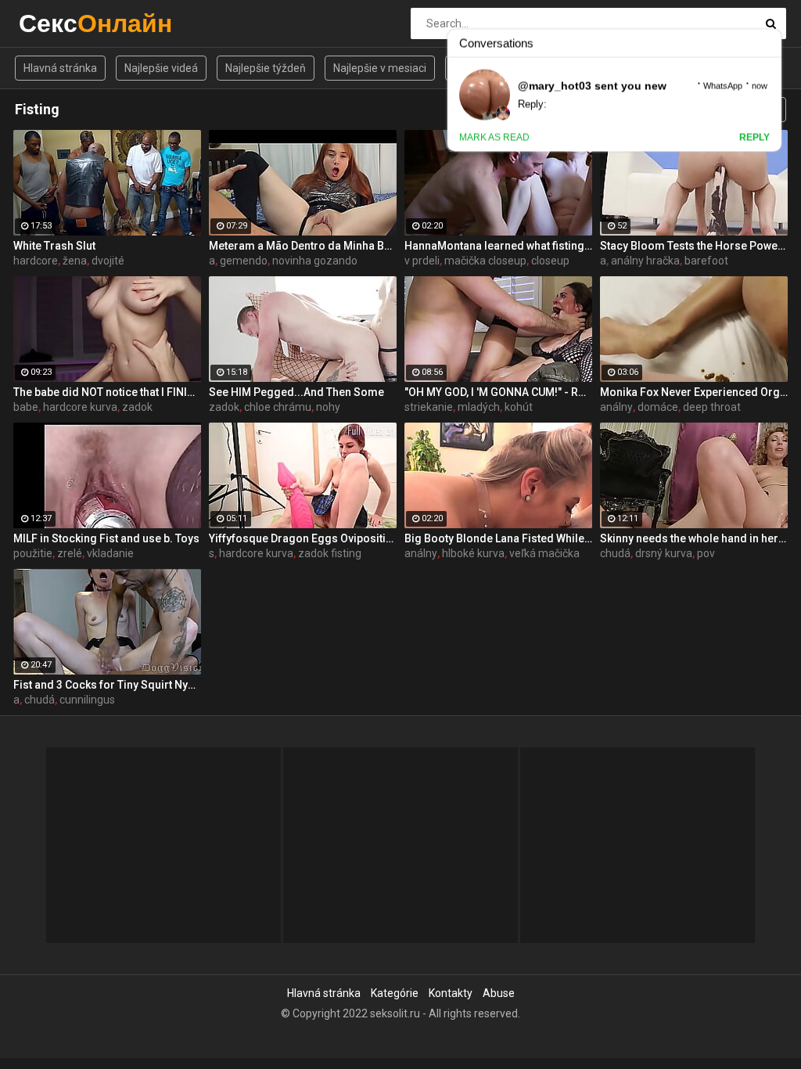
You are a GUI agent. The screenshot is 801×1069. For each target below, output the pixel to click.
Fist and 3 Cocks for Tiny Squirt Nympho (107, 684)
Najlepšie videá (161, 68)
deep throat (712, 407)
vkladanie (110, 553)
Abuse (499, 993)
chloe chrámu (277, 407)
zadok (137, 407)
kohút (519, 407)
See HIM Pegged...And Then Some (296, 392)
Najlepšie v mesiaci (379, 68)
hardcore (35, 260)
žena (75, 260)
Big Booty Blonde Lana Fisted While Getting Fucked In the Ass (498, 538)
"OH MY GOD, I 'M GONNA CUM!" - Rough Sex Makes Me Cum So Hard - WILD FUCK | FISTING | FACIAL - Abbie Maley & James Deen (498, 392)
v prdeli (422, 260)
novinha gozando (314, 260)
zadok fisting (329, 553)
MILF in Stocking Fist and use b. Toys (106, 538)
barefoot (706, 260)
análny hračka (645, 260)
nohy (328, 407)
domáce (658, 407)
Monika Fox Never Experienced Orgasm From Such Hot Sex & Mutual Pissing (694, 392)
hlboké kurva (473, 553)
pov (706, 553)
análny (616, 407)
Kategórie (394, 993)
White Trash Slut (54, 245)
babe (25, 407)
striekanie (428, 407)
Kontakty (450, 993)
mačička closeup (485, 260)
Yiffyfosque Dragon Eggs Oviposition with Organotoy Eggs (303, 538)
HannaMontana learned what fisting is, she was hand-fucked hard (498, 245)
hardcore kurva (80, 407)
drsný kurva (663, 553)
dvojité (108, 260)
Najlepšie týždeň (265, 68)
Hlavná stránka (60, 68)
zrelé (69, 553)
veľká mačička (544, 553)
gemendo (244, 260)
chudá (615, 553)
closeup (550, 260)
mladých (479, 407)
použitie (32, 553)
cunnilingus (87, 699)
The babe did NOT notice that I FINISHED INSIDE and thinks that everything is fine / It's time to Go (107, 392)
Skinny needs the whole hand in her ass (694, 538)
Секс (60, 23)
